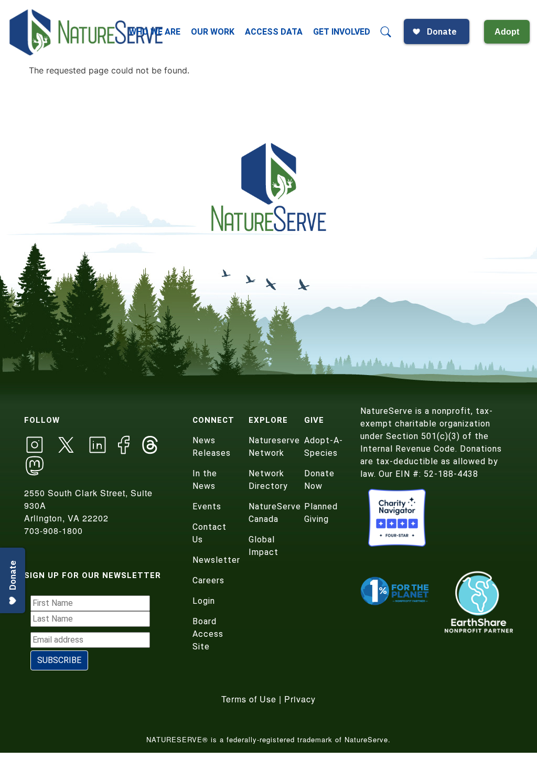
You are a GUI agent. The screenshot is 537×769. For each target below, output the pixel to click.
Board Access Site (207, 633)
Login (203, 601)
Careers (208, 580)
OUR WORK (212, 32)
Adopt (507, 31)
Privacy (300, 699)
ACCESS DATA (274, 32)
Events (206, 506)
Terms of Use (248, 699)
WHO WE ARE (154, 32)
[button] (386, 32)
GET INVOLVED (341, 32)
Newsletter (216, 560)
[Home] (87, 32)
